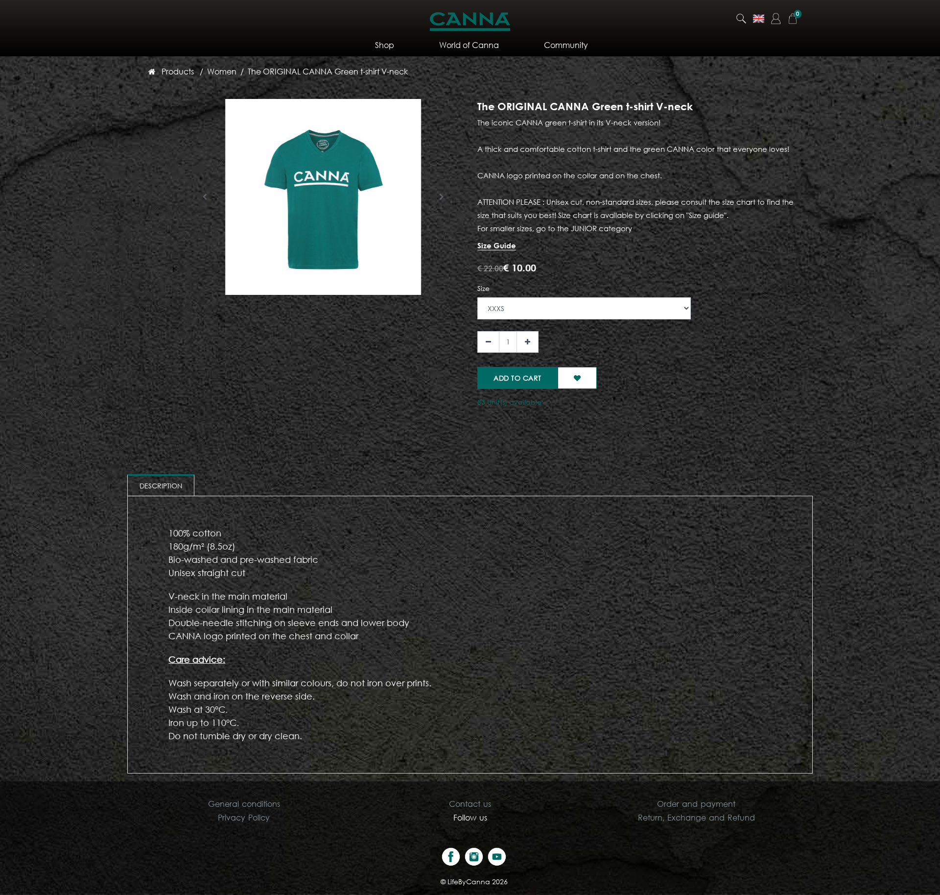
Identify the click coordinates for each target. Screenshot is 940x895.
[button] (205, 197)
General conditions (244, 803)
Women (221, 71)
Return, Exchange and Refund (696, 817)
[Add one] (528, 342)
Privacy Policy (244, 817)
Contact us (470, 803)
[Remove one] (488, 342)
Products (178, 71)
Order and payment (696, 803)
